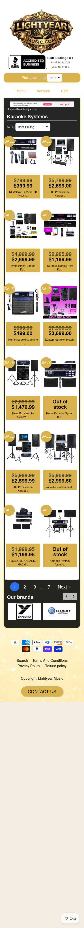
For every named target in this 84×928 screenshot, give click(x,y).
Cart (64, 91)
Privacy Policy (28, 665)
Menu (21, 91)
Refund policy (56, 665)
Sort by (11, 127)
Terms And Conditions (50, 660)
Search (22, 660)
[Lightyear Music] (42, 52)
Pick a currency (34, 77)
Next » (64, 586)
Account (43, 91)
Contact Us (42, 691)
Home (10, 109)
